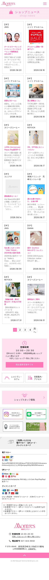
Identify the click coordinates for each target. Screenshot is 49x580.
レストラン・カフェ (16, 378)
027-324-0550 (28, 541)
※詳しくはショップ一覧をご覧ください (26, 536)
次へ (35, 330)
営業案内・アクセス (38, 378)
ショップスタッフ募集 (24, 400)
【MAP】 (32, 549)
